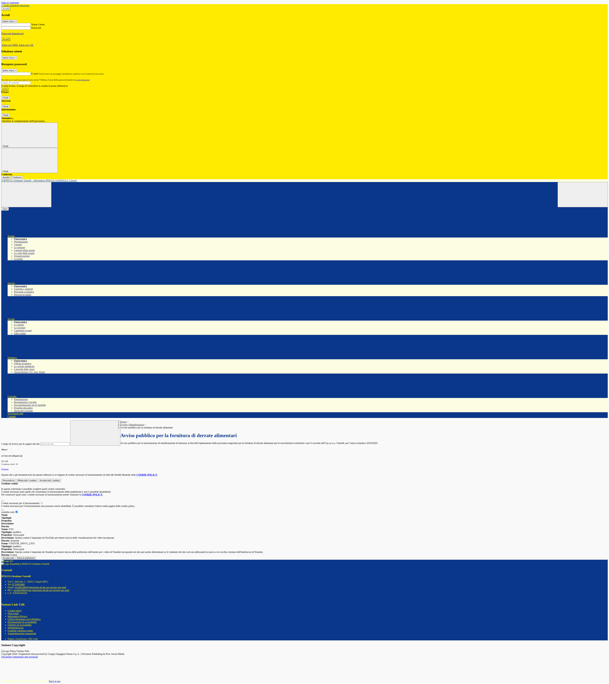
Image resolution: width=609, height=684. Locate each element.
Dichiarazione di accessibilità (22, 622)
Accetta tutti (50, 480)
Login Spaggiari (83, 80)
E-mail (34, 73)
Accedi (6, 8)
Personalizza (8, 480)
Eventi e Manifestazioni (132, 424)
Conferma (17, 177)
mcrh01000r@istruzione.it (40, 587)
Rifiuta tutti (27, 480)
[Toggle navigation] (26, 194)
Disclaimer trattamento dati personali (19, 656)
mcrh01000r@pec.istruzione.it (41, 590)
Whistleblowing (15, 627)
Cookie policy (15, 610)
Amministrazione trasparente (22, 633)
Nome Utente (38, 24)
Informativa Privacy (17, 616)
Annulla (6, 177)
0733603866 (18, 584)
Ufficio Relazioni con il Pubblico (24, 619)
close (5, 209)
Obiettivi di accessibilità (19, 625)
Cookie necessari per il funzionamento (20, 503)
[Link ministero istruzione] (15, 5)
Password (36, 27)
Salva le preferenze (26, 558)
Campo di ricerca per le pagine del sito (20, 444)
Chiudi (5, 98)
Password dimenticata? (12, 33)
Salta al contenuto (10, 2)
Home (123, 421)
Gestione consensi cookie (20, 630)
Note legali (13, 613)
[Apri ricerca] (583, 194)
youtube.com (8, 512)
